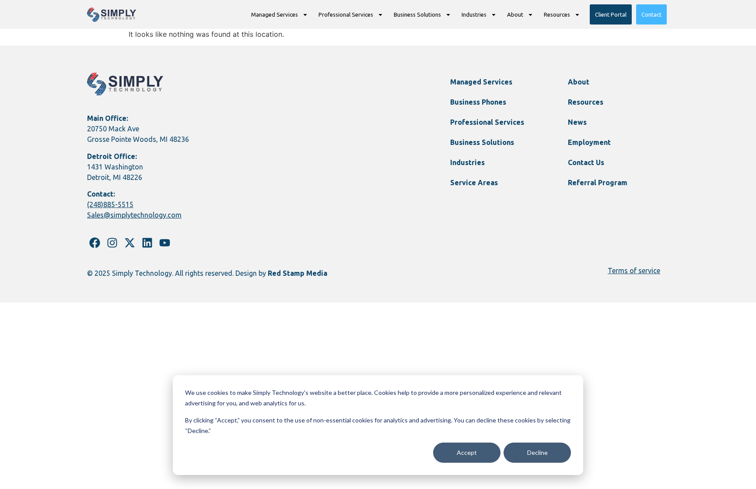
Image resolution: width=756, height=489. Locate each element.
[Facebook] (94, 242)
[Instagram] (112, 242)
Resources (557, 14)
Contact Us (586, 162)
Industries (474, 14)
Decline (537, 452)
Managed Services (274, 14)
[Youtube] (164, 242)
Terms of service (634, 270)
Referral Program (597, 182)
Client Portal (610, 14)
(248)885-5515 (110, 204)
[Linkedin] (147, 242)
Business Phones (478, 102)
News (577, 122)
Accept (467, 452)
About (515, 14)
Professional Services (345, 14)
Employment (589, 142)
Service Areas (474, 182)
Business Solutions (417, 14)
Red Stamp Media (297, 273)
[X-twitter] (129, 242)
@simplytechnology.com (143, 215)
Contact (651, 14)
